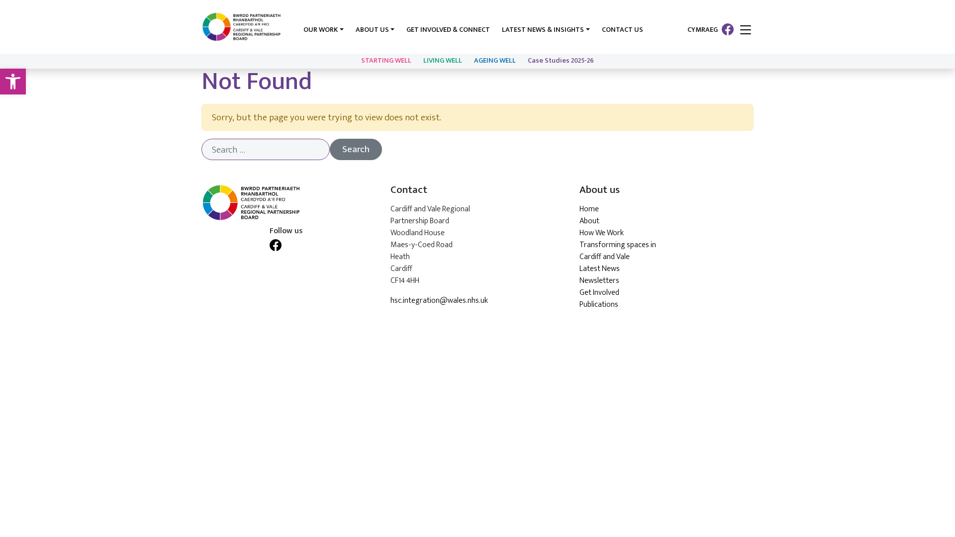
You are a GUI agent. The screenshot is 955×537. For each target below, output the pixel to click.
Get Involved (599, 292)
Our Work (320, 30)
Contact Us (622, 30)
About (589, 221)
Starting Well (386, 61)
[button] (13, 81)
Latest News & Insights (543, 30)
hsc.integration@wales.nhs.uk (439, 301)
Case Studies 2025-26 (561, 61)
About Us (372, 30)
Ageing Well (495, 61)
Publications (598, 304)
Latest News (599, 268)
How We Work (601, 233)
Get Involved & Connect (448, 30)
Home (589, 209)
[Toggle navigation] (746, 30)
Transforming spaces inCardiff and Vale (617, 251)
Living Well (442, 61)
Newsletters (599, 280)
